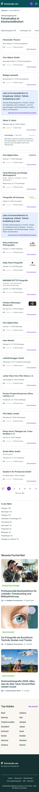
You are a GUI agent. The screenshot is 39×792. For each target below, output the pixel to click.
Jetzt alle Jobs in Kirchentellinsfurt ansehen (22, 113)
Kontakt (10, 778)
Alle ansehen (33, 706)
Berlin (3, 713)
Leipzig (22, 726)
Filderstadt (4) (6, 529)
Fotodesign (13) (25, 31)
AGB (24, 781)
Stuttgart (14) (6, 508)
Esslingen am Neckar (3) (10, 539)
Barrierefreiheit (28, 778)
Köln (21, 717)
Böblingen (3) (6, 532)
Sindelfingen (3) (6, 536)
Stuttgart (23, 722)
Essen (22, 731)
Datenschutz (18, 778)
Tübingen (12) (6, 515)
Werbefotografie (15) (8, 31)
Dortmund (5, 731)
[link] (19, 44)
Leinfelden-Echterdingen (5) (11, 518)
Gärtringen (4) (6, 525)
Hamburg (23, 713)
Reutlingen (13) (6, 512)
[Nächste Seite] (36, 488)
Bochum (23, 745)
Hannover (4, 740)
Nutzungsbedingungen (14, 781)
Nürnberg (23, 740)
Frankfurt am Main (7, 722)
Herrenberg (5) (6, 522)
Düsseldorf (5, 726)
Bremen (4, 736)
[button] (31, 3)
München (4, 717)
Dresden (23, 736)
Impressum (30, 781)
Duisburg (4, 745)
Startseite (4, 10)
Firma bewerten (31, 49)
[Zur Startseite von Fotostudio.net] (9, 4)
